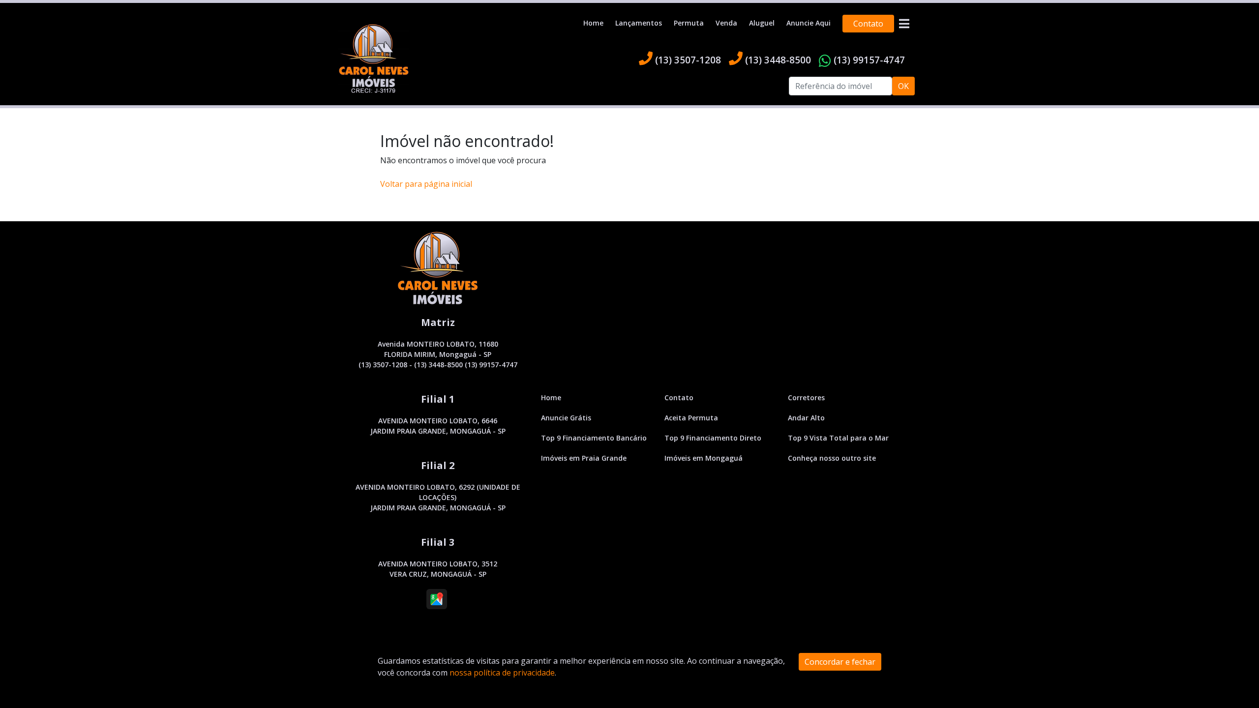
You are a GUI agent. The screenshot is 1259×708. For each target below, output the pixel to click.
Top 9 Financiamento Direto (712, 437)
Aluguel (762, 23)
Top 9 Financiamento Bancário (594, 437)
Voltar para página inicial (426, 183)
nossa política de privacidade (502, 672)
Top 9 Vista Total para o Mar (838, 437)
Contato (868, 23)
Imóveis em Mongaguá (703, 458)
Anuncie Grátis (566, 417)
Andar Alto (806, 417)
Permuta (689, 23)
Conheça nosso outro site (832, 458)
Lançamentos (638, 23)
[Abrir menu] (904, 23)
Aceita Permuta (691, 417)
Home (593, 23)
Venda (726, 23)
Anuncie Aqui (808, 23)
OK (903, 86)
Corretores (806, 397)
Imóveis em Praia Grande (584, 458)
